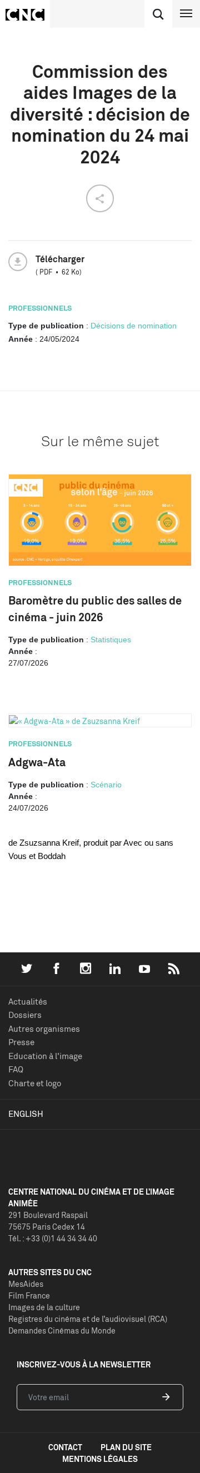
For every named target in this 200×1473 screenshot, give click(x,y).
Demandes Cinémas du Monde (62, 1330)
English (25, 1114)
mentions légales (100, 1459)
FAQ (15, 1069)
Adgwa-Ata (37, 762)
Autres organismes (44, 1028)
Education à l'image (45, 1056)
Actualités (27, 1001)
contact (65, 1447)
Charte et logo (34, 1083)
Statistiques (111, 639)
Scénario (106, 784)
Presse (21, 1042)
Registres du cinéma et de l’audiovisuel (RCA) (87, 1319)
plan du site (126, 1447)
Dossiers (25, 1015)
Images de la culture (44, 1307)
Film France (29, 1295)
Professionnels (40, 307)
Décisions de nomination (134, 325)
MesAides (25, 1284)
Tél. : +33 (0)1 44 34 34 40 (52, 1238)
